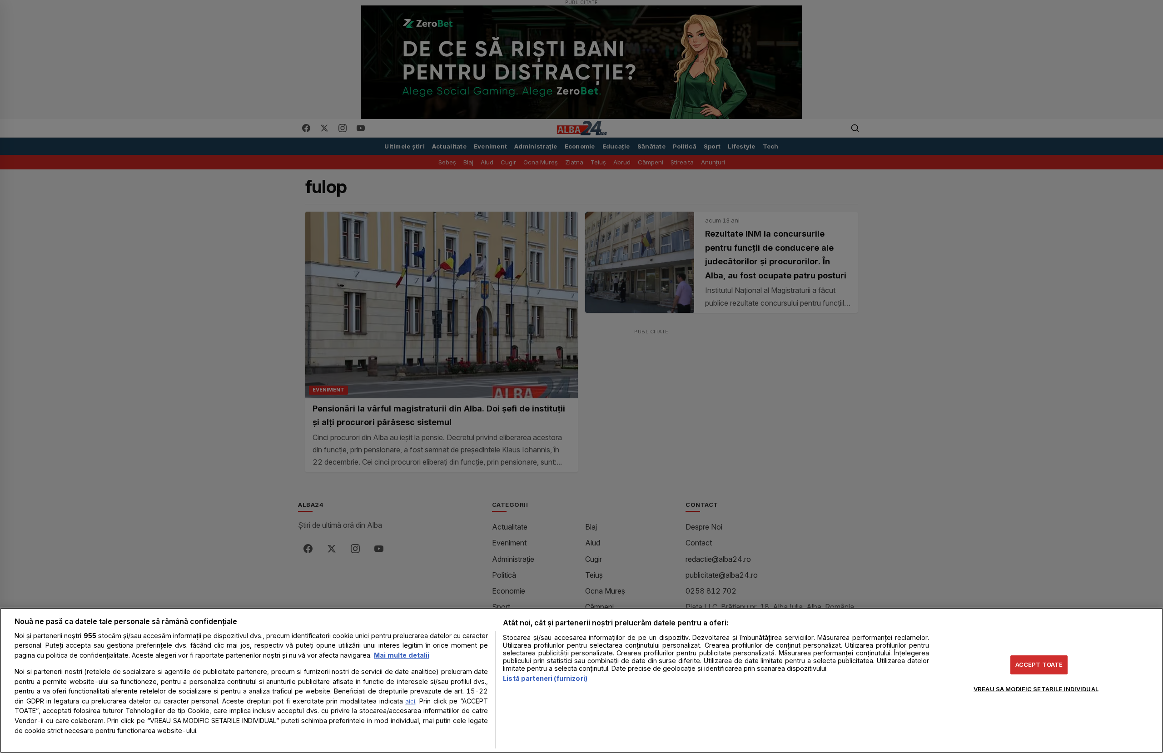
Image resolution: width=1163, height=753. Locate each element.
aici (410, 701)
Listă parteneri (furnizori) (545, 678)
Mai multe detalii (401, 655)
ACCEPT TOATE (1039, 664)
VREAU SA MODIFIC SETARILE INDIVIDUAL (1036, 688)
